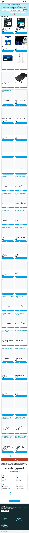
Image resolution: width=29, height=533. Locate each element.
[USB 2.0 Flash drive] (8, 353)
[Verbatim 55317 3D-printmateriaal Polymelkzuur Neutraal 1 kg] (21, 441)
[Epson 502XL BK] (21, 164)
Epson (16, 12)
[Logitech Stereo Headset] (8, 95)
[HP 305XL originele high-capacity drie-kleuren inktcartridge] (8, 265)
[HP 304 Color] (8, 284)
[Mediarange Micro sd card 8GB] (21, 95)
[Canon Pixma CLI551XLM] (21, 301)
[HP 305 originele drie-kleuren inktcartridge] (21, 23)
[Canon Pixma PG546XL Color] (21, 198)
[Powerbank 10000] (21, 77)
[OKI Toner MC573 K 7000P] (8, 386)
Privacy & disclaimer (17, 519)
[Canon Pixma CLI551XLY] (8, 301)
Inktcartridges (3, 514)
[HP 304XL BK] (21, 265)
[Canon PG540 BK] (21, 181)
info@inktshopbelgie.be (6, 527)
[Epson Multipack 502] (8, 164)
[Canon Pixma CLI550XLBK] (21, 318)
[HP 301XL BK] (8, 249)
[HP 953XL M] (21, 249)
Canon (13, 12)
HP (10, 12)
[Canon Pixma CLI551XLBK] (8, 318)
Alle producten (3, 519)
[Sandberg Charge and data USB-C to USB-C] (8, 335)
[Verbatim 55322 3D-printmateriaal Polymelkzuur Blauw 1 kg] (8, 422)
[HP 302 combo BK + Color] (21, 232)
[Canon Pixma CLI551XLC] (21, 284)
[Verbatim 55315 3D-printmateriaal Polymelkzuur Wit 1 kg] (21, 403)
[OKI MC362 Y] (21, 386)
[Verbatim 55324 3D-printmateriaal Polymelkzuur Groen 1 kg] (8, 441)
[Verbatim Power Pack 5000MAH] (8, 77)
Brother (19, 12)
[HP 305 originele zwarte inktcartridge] (8, 23)
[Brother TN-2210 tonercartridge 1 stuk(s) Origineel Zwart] (8, 58)
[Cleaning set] (8, 370)
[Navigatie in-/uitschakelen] (27, 1)
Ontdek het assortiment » (14, 500)
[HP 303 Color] (21, 215)
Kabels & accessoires (4, 518)
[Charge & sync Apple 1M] (21, 335)
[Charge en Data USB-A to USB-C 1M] (21, 58)
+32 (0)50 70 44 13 (5, 526)
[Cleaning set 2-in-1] (21, 353)
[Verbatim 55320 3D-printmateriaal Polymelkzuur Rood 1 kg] (21, 422)
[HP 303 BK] (8, 232)
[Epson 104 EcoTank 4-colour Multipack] (8, 40)
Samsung (22, 12)
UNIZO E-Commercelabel (18, 520)
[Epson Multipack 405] (21, 147)
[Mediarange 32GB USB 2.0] (21, 130)
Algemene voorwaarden (18, 518)
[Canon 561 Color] (8, 181)
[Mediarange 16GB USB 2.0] (8, 130)
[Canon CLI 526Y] (8, 215)
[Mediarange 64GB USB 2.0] (8, 147)
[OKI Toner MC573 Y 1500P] (21, 370)
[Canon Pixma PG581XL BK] (8, 198)
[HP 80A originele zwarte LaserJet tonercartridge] (21, 40)
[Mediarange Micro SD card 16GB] (8, 113)
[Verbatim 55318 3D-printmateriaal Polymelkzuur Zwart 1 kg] (8, 403)
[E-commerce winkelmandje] (23, 1)
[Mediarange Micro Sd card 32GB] (21, 113)
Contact (16, 514)
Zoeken (25, 10)
